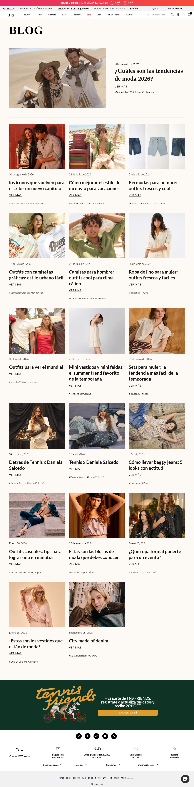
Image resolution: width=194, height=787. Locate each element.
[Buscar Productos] (143, 14)
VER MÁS (121, 86)
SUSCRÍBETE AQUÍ (128, 712)
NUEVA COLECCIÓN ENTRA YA (78, 8)
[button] (185, 779)
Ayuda (155, 8)
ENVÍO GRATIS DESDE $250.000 (42, 8)
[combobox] (157, 14)
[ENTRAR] (169, 9)
